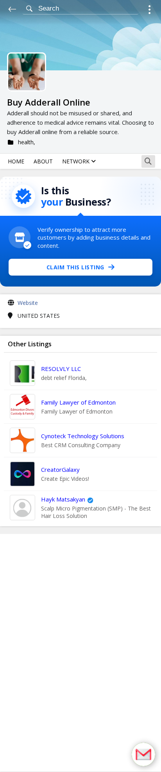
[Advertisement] (80, 653)
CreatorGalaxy (60, 469)
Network (76, 161)
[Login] (149, 10)
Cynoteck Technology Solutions (82, 436)
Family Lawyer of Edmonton (78, 402)
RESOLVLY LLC (61, 369)
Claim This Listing (75, 267)
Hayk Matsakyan (63, 499)
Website (28, 302)
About (43, 161)
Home (16, 161)
